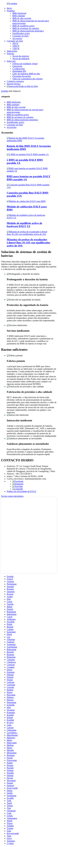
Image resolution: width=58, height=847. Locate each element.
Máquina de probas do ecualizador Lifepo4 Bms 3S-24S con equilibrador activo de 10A (28, 242)
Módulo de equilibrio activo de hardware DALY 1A (24, 225)
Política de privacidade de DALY (21, 491)
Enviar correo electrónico (12, 496)
